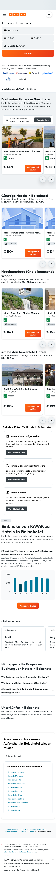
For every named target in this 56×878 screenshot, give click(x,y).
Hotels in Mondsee (15, 776)
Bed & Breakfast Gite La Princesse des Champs (22, 389)
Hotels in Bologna (14, 791)
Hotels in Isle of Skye (16, 783)
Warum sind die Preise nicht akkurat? (21, 870)
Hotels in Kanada (11, 832)
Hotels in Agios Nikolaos (17, 799)
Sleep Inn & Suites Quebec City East (22, 151)
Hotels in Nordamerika (37, 829)
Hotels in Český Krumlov (17, 802)
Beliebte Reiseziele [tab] (15, 756)
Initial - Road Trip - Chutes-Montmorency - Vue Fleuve (22, 313)
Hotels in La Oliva (14, 795)
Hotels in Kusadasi (14, 787)
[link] (16, 452)
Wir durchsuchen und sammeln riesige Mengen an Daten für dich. (26, 865)
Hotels (23, 829)
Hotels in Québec (27, 832)
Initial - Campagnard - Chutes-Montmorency (22, 232)
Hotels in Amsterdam (16, 772)
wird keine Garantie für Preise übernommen (20, 852)
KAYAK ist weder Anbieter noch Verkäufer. (23, 859)
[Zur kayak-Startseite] (17, 14)
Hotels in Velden (14, 806)
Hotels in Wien (13, 810)
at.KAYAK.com (12, 829)
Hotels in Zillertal (14, 780)
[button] (5, 15)
